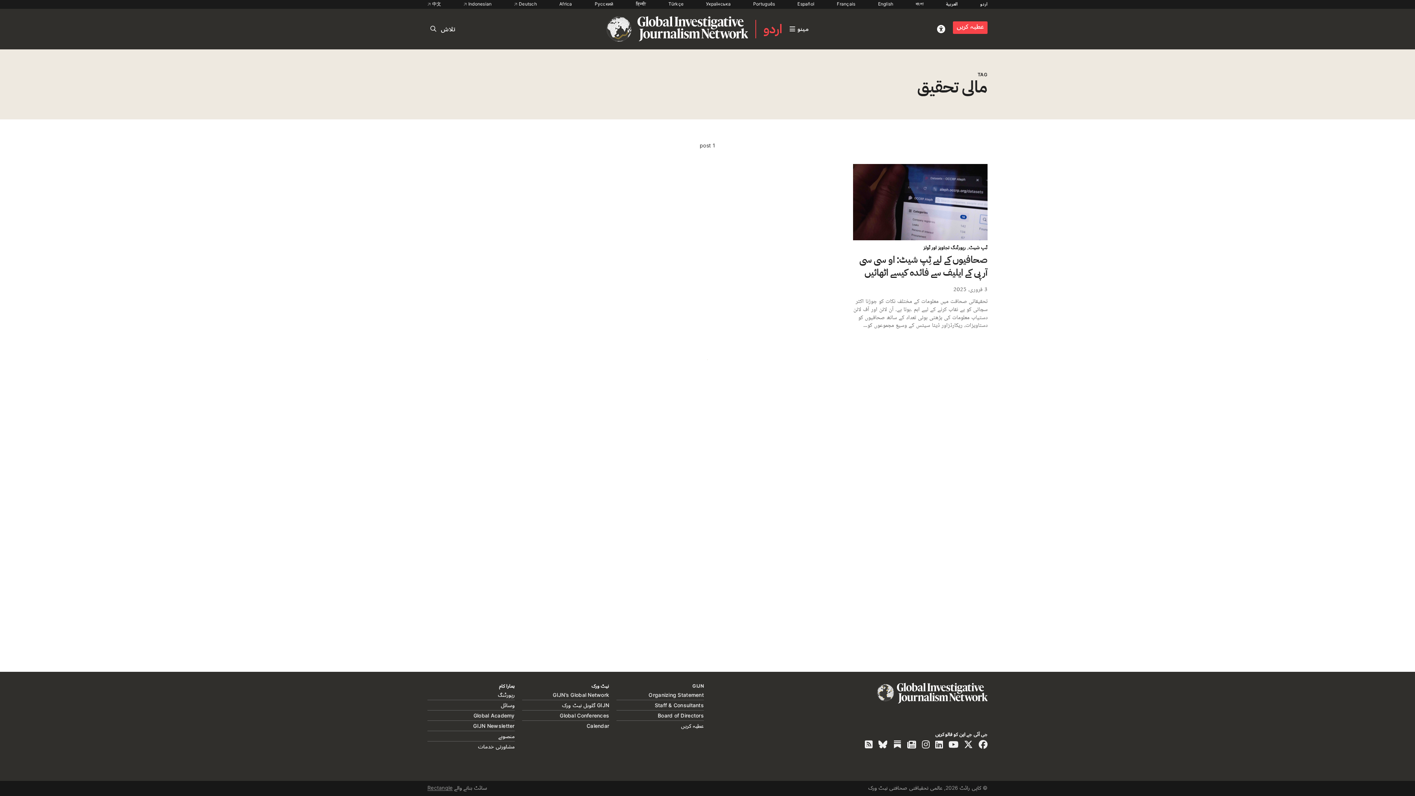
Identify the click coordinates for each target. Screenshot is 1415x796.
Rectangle (440, 788)
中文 (436, 4)
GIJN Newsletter (493, 726)
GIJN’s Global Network (581, 695)
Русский (604, 4)
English (886, 4)
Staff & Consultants (679, 705)
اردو (984, 4)
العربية (952, 4)
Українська (718, 4)
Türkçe (676, 4)
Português (764, 4)
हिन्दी (641, 4)
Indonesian (479, 4)
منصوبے (507, 736)
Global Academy (494, 715)
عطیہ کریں (970, 26)
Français (846, 4)
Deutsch (527, 4)
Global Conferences (584, 715)
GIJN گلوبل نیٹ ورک (585, 705)
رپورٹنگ (506, 695)
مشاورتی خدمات (496, 746)
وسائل (508, 705)
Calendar (598, 726)
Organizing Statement (676, 695)
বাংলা (919, 4)
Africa (565, 4)
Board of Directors (681, 715)
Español (805, 4)
